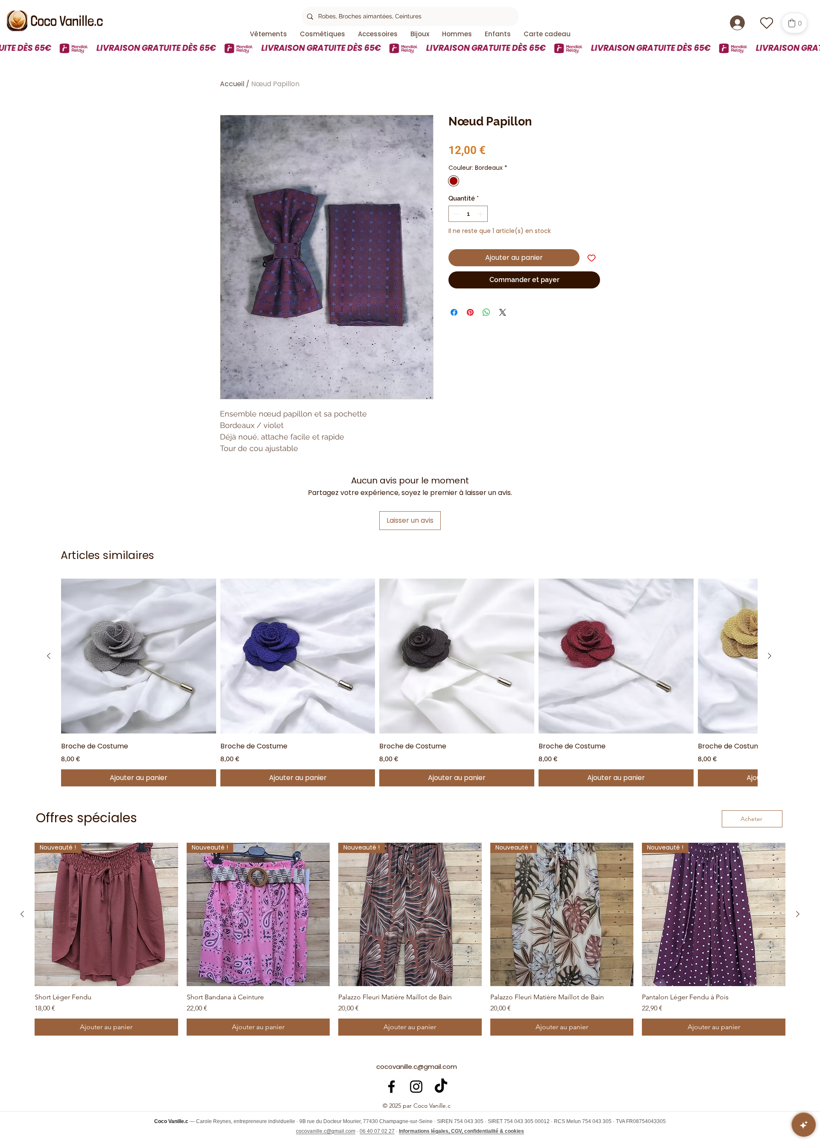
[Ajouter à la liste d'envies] (591, 257)
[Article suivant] (769, 656)
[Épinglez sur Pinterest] (470, 312)
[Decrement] (455, 214)
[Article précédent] (49, 656)
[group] (409, 682)
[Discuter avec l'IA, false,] (804, 1125)
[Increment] (481, 214)
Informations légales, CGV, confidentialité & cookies (461, 1131)
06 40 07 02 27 (377, 1131)
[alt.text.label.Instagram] (416, 1086)
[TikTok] (441, 1086)
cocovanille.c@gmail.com (416, 1066)
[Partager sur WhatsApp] (486, 312)
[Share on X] (503, 312)
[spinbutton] (468, 214)
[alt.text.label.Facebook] (391, 1086)
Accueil (232, 84)
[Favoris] (766, 22)
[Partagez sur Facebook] (454, 312)
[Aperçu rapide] (138, 656)
